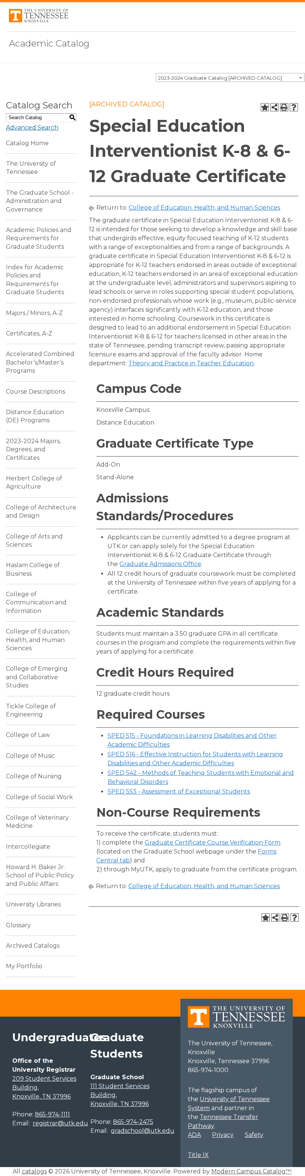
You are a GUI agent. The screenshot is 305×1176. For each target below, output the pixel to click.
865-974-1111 (52, 1114)
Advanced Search (32, 127)
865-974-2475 (133, 1121)
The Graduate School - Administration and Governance (40, 201)
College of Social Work (39, 797)
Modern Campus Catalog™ (251, 1171)
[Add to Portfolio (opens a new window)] (265, 107)
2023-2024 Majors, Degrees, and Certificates (33, 449)
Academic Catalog (49, 43)
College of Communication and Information (36, 602)
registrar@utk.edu (60, 1123)
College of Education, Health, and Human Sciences (38, 640)
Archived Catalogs (33, 945)
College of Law (28, 734)
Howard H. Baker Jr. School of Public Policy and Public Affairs (40, 875)
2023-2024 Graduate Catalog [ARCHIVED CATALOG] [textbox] (220, 78)
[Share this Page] (274, 107)
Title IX (198, 1154)
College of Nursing (34, 776)
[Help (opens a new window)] (294, 107)
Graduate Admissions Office (160, 564)
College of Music (30, 755)
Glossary (18, 925)
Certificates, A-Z (29, 333)
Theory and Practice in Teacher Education (191, 363)
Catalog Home (27, 143)
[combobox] (230, 77)
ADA (194, 1134)
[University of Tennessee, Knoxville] (38, 20)
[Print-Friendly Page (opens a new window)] (284, 107)
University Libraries (33, 904)
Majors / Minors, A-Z (34, 313)
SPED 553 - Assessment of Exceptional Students (178, 791)
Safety (254, 1134)
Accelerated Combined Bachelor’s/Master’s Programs (40, 362)
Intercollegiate (28, 846)
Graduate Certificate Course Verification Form (212, 842)
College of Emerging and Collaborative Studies (37, 677)
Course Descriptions (35, 391)
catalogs (34, 1171)
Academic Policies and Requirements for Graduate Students (38, 238)
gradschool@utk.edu (142, 1130)
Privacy (223, 1134)
